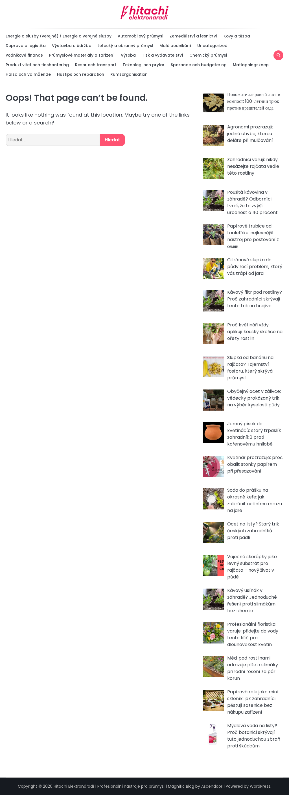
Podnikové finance (24, 55)
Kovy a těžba (237, 36)
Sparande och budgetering (199, 65)
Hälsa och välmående (28, 74)
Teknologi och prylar (143, 65)
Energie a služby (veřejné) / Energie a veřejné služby (58, 36)
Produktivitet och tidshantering (37, 65)
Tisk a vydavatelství (162, 55)
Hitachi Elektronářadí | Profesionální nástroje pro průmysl (109, 786)
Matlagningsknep (251, 65)
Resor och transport (95, 65)
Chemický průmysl (208, 55)
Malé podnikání (175, 45)
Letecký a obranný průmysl (125, 45)
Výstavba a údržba (71, 45)
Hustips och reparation (80, 74)
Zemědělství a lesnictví (193, 36)
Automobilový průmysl (140, 36)
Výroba (128, 55)
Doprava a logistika (26, 45)
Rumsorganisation (129, 74)
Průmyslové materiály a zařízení (82, 55)
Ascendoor (211, 786)
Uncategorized (212, 45)
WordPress (260, 786)
